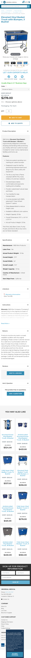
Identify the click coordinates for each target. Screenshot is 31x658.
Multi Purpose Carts (6, 12)
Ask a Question (15, 393)
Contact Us (4, 620)
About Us (3, 606)
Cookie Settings (5, 628)
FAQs (2, 626)
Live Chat (3, 610)
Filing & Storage (18, 10)
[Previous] (2, 64)
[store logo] (10, 2)
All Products (9, 10)
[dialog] (15, 644)
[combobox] (15, 6)
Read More (5, 323)
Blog (2, 608)
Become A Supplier (6, 612)
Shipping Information (7, 622)
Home (2, 10)
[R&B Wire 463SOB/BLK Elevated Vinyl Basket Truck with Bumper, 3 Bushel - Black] (13, 64)
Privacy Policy (10, 645)
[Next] (28, 64)
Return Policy (5, 624)
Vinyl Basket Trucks (17, 12)
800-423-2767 (9, 592)
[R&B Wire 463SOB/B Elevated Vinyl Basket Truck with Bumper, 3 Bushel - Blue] (19, 64)
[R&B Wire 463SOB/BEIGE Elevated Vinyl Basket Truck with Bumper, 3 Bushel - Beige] (7, 64)
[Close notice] (22, 631)
